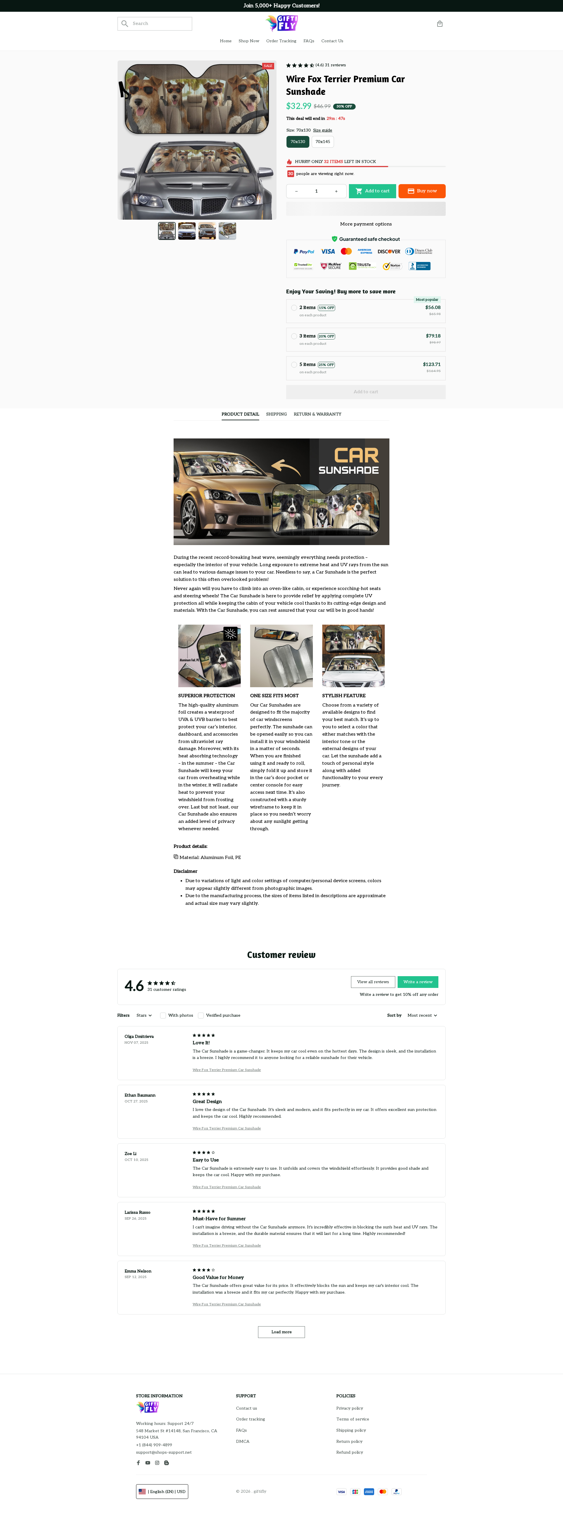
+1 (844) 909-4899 (154, 1445)
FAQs (241, 1430)
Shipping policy (351, 1430)
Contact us (246, 1408)
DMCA (243, 1441)
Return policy (349, 1441)
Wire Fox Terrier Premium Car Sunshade (227, 1070)
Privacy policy (349, 1408)
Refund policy (349, 1452)
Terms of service (352, 1419)
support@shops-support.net (164, 1452)
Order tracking (250, 1419)
